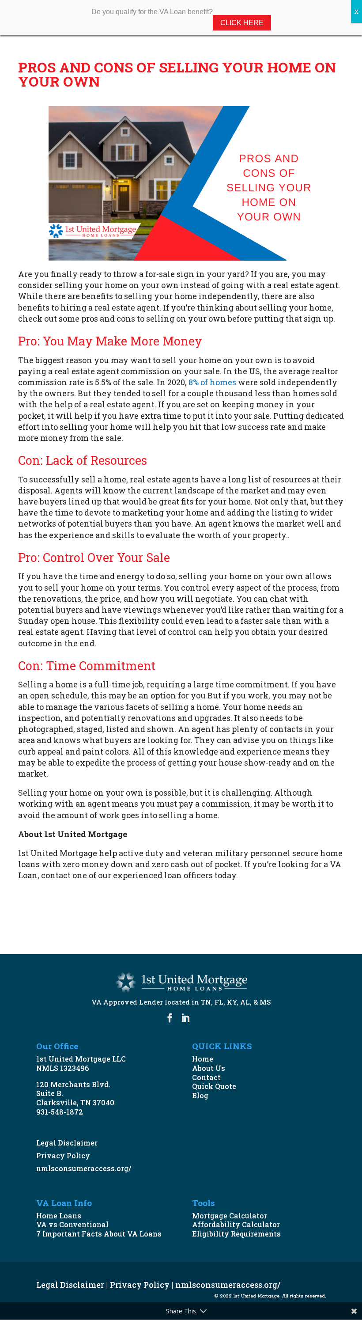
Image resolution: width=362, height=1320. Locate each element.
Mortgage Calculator (229, 1215)
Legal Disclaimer (67, 1142)
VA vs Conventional (72, 1224)
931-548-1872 (59, 1111)
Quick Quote (214, 1086)
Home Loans (58, 1215)
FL (219, 1002)
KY (232, 1002)
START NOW (55, 921)
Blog (200, 1095)
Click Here (242, 23)
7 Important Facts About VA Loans (99, 1233)
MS (265, 1002)
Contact (206, 1077)
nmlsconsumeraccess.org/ (83, 1168)
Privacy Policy (63, 1155)
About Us (208, 1068)
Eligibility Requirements (236, 1233)
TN (206, 1002)
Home (202, 1058)
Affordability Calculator (236, 1224)
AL (245, 1002)
